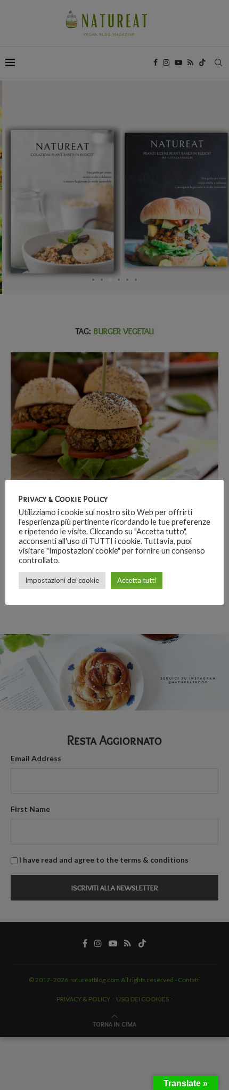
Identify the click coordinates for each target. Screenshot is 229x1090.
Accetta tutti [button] (136, 580)
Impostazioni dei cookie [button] (62, 580)
